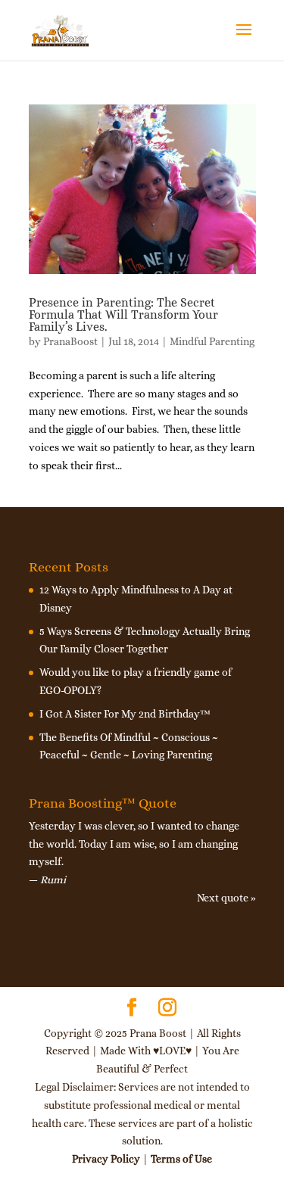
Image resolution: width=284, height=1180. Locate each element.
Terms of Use (181, 1159)
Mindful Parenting (212, 341)
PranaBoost (70, 341)
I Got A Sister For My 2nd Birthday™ (125, 714)
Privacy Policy (106, 1159)
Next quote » (226, 898)
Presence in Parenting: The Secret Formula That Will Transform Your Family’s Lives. (123, 314)
